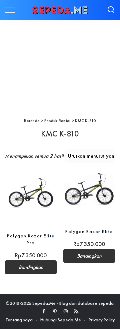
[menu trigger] (13, 10)
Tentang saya (19, 320)
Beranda (32, 120)
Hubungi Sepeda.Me (60, 320)
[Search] (111, 10)
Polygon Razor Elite (89, 231)
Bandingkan (31, 267)
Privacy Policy (102, 320)
